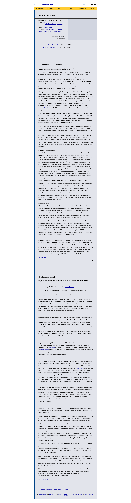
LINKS (66, 494)
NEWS (71, 8)
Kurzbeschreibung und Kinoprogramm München (54, 489)
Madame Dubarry (69, 287)
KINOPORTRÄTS (81, 8)
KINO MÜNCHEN (39, 8)
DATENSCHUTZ (89, 494)
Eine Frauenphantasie (49, 47)
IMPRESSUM (79, 494)
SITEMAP (92, 8)
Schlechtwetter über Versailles (51, 44)
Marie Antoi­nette (48, 108)
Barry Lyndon (51, 347)
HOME (66, 496)
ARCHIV (60, 8)
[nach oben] (92, 260)
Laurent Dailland (48, 27)
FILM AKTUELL (50, 8)
